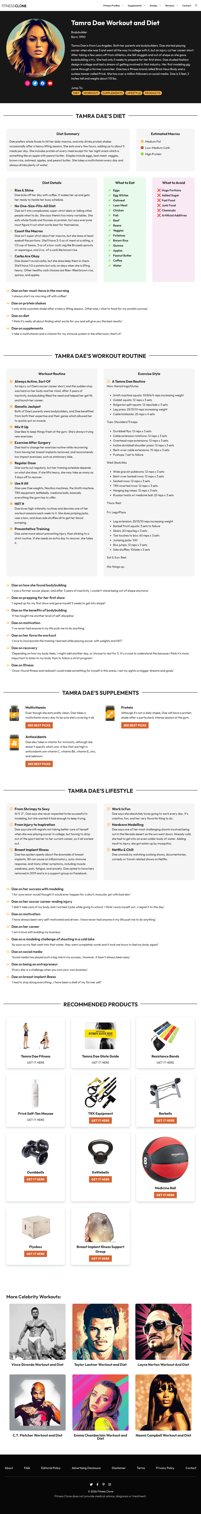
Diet (76, 93)
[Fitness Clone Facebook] (97, 1484)
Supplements (135, 5)
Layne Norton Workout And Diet (163, 1364)
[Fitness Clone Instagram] (109, 1484)
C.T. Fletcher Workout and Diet (37, 1435)
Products (152, 93)
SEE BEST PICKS (39, 725)
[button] (196, 5)
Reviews (169, 5)
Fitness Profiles (111, 5)
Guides (153, 5)
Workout (91, 93)
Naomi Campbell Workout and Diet (163, 1435)
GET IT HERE (100, 1120)
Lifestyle (134, 93)
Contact (186, 5)
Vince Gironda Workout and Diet (37, 1364)
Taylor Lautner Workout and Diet (100, 1364)
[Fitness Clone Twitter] (91, 1484)
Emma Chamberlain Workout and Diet (100, 1437)
